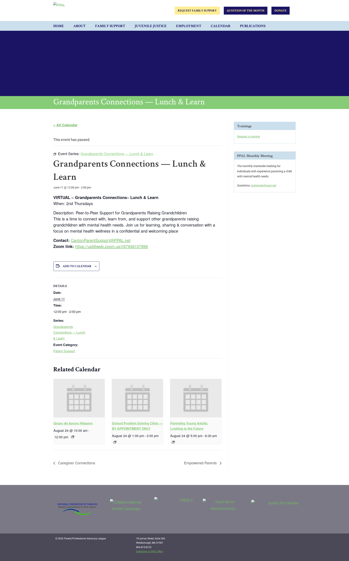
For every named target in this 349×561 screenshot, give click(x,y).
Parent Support (64, 351)
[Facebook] (273, 540)
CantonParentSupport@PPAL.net (100, 240)
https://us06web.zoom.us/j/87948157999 (111, 246)
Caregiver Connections (76, 462)
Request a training (248, 136)
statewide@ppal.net (263, 185)
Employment (188, 26)
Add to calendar (77, 266)
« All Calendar (65, 125)
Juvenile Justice (151, 26)
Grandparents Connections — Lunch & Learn (69, 332)
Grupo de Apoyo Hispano (73, 423)
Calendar (220, 26)
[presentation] (79, 398)
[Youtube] (290, 540)
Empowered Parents (201, 462)
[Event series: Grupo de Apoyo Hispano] (72, 437)
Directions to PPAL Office (149, 551)
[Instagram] (281, 540)
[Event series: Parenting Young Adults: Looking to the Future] (173, 442)
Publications (252, 26)
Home (58, 26)
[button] (291, 25)
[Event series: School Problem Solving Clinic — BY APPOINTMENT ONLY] (115, 442)
